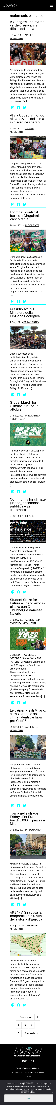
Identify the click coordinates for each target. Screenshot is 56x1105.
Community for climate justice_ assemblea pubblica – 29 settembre (28, 505)
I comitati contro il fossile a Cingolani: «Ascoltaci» (25, 215)
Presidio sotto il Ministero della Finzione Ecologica (25, 312)
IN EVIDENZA (32, 225)
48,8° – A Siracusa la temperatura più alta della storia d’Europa (26, 916)
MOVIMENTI (16, 38)
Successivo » (31, 1033)
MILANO (29, 516)
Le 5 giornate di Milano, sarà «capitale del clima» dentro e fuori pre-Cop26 (28, 716)
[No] (52, 1092)
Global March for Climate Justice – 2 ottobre (24, 406)
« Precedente (25, 1017)
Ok (28, 1098)
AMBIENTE (30, 35)
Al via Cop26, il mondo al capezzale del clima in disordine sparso (27, 118)
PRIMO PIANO (31, 322)
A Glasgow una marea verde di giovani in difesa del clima (27, 25)
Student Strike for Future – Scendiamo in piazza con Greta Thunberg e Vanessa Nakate (27, 607)
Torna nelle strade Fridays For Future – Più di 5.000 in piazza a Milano (27, 819)
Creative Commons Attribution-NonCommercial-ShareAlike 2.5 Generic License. (28, 1072)
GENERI (29, 128)
